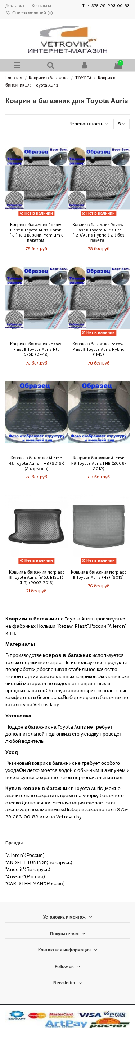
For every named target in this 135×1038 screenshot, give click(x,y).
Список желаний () (32, 13)
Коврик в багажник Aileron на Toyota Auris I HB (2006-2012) (98, 463)
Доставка (15, 5)
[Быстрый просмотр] (46, 216)
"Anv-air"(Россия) (25, 877)
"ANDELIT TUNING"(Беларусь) (38, 863)
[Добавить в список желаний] (26, 216)
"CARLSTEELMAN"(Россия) (35, 883)
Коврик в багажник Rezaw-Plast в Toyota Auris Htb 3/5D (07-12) (36, 349)
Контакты (41, 5)
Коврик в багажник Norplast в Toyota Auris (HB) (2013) (98, 575)
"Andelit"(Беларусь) (27, 869)
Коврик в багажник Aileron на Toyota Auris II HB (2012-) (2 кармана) (36, 463)
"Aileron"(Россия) (25, 855)
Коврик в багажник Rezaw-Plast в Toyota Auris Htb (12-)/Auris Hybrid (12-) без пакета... (98, 232)
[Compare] (36, 216)
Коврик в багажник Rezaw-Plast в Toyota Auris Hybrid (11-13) (98, 349)
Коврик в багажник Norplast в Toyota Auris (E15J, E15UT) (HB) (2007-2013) (36, 577)
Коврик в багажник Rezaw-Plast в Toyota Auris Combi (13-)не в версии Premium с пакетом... (36, 232)
